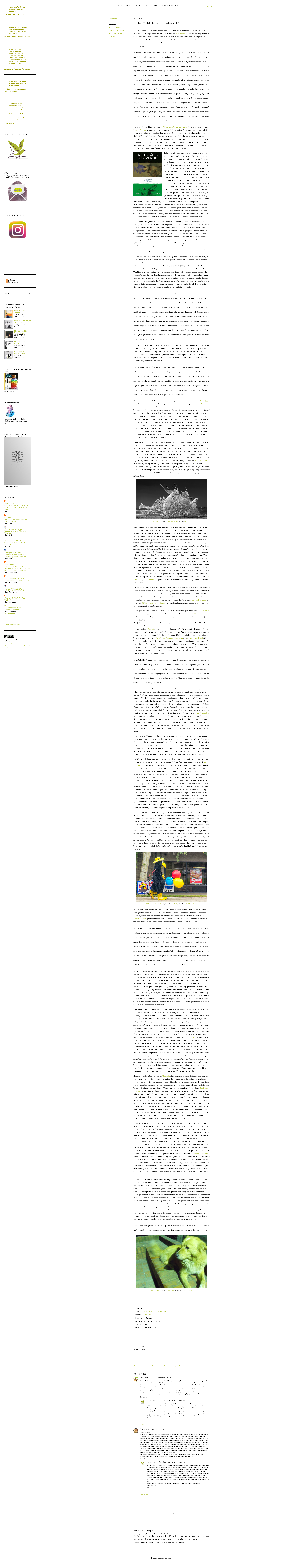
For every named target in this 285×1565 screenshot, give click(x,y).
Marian (142, 1429)
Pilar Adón (199, 404)
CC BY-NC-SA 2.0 (191, 904)
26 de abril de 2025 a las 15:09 (176, 1400)
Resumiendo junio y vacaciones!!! (17, 580)
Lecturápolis (9, 564)
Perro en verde (155, 1290)
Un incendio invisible (199, 1153)
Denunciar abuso (12, 625)
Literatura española (116, 30)
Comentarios (13, 282)
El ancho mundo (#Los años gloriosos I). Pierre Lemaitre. (15, 556)
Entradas (11, 280)
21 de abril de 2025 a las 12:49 (166, 1377)
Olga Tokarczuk (150, 579)
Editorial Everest (115, 28)
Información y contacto (170, 6)
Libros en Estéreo (11, 503)
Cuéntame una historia (13, 529)
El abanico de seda (11, 610)
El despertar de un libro (13, 608)
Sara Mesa (113, 36)
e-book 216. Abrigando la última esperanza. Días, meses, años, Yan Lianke (17, 507)
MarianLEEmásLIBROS (13, 541)
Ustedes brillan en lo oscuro (175, 127)
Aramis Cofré (170, 1290)
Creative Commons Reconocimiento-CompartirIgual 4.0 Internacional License (17, 646)
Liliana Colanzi (139, 130)
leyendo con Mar (10, 517)
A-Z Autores (151, 6)
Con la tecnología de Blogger (162, 1558)
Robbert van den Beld (172, 521)
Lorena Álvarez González (156, 1401)
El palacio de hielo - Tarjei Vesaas (21, 332)
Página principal (125, 6)
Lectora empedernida (12, 588)
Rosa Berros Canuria (148, 1378)
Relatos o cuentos (116, 33)
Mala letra (166, 1076)
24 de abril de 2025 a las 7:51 (155, 1429)
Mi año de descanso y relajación (169, 638)
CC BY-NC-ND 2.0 (186, 1290)
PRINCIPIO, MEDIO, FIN (14, 590)
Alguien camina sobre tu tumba (154, 603)
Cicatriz (151, 629)
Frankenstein (190, 1037)
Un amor (205, 611)
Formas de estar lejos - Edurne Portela (22, 322)
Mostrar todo (10, 614)
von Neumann (200, 460)
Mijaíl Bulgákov (202, 713)
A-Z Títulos (139, 6)
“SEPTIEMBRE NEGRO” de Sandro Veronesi (15, 544)
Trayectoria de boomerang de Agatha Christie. (15, 520)
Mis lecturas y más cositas (14, 578)
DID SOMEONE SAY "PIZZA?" (155, 904)
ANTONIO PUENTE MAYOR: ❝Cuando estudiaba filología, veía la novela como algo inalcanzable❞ (17, 568)
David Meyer (175, 904)
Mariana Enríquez (198, 600)
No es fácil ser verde (154, 1312)
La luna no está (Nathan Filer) (20, 353)
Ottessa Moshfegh (195, 638)
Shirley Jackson (139, 919)
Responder (144, 1424)
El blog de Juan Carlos (12, 553)
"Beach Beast (155, 521)
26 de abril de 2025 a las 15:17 (176, 1462)
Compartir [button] (113, 19)
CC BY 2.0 (188, 521)
